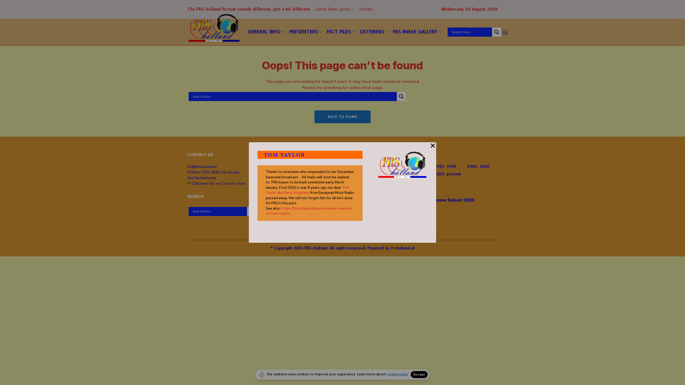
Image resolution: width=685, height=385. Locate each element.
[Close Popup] (432, 148)
